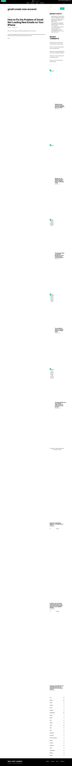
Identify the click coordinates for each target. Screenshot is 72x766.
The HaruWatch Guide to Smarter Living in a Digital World (57, 27)
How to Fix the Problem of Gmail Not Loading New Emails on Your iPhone (26, 22)
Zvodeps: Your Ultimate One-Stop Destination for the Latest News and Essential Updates (57, 687)
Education (51, 710)
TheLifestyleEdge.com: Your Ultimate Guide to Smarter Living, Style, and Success (57, 31)
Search (51, 6)
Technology (52, 745)
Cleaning (51, 705)
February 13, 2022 (14, 27)
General (51, 722)
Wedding (51, 755)
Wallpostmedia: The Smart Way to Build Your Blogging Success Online (57, 17)
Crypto (51, 707)
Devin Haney (9, 27)
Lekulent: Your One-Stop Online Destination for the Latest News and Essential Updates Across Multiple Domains (56, 605)
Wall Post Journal (15, 761)
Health (51, 725)
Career (51, 702)
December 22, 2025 (52, 526)
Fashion (51, 715)
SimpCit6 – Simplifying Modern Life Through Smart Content (56, 524)
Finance (51, 717)
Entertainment (52, 712)
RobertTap (52, 51)
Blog (50, 697)
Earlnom (51, 60)
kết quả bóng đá (53, 42)
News (50, 730)
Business (51, 700)
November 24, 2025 (52, 690)
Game (50, 720)
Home (50, 727)
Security (51, 740)
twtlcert (51, 46)
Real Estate (52, 735)
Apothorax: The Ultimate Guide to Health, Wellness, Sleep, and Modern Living (57, 20)
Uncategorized (52, 750)
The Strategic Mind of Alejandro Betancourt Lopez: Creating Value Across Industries (57, 24)
